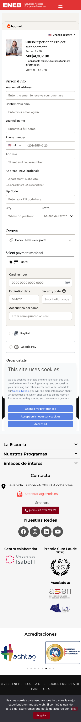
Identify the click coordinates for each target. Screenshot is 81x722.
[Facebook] (23, 531)
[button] (40, 444)
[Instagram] (35, 531)
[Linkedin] (46, 531)
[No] (75, 709)
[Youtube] (58, 531)
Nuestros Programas (25, 453)
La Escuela (15, 444)
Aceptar (41, 715)
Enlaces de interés (23, 463)
